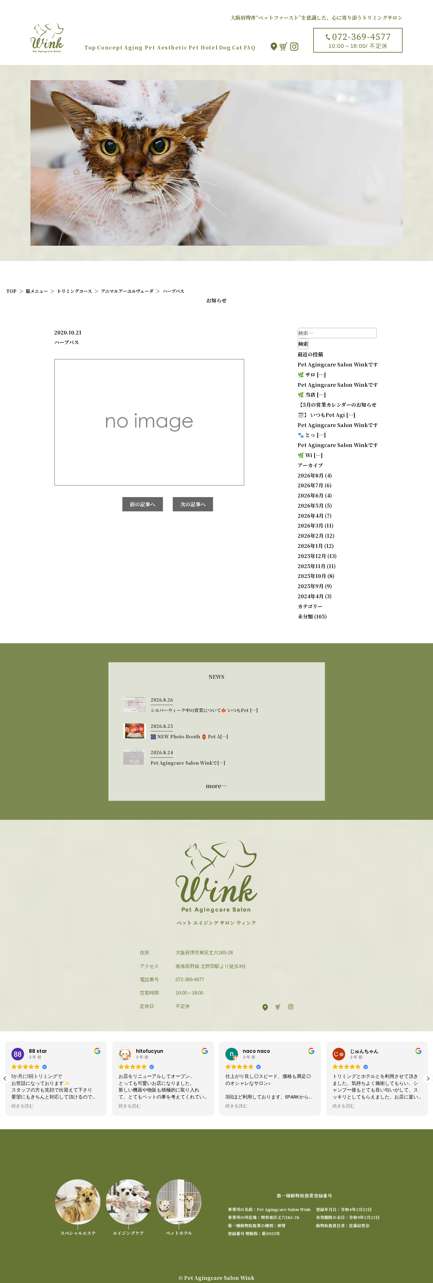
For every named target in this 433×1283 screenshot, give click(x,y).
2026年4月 (311, 515)
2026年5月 (311, 505)
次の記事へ (193, 504)
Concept (110, 47)
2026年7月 (310, 485)
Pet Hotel (203, 47)
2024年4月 (311, 596)
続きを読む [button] (22, 1106)
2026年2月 (311, 535)
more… (216, 785)
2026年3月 (310, 525)
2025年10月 (312, 576)
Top (90, 47)
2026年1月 (310, 545)
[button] (428, 1078)
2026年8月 (311, 475)
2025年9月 (311, 586)
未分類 (305, 616)
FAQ (250, 47)
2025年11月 (312, 566)
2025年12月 (312, 556)
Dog (225, 47)
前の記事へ (142, 504)
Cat (237, 47)
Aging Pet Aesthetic (155, 47)
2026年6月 (311, 495)
